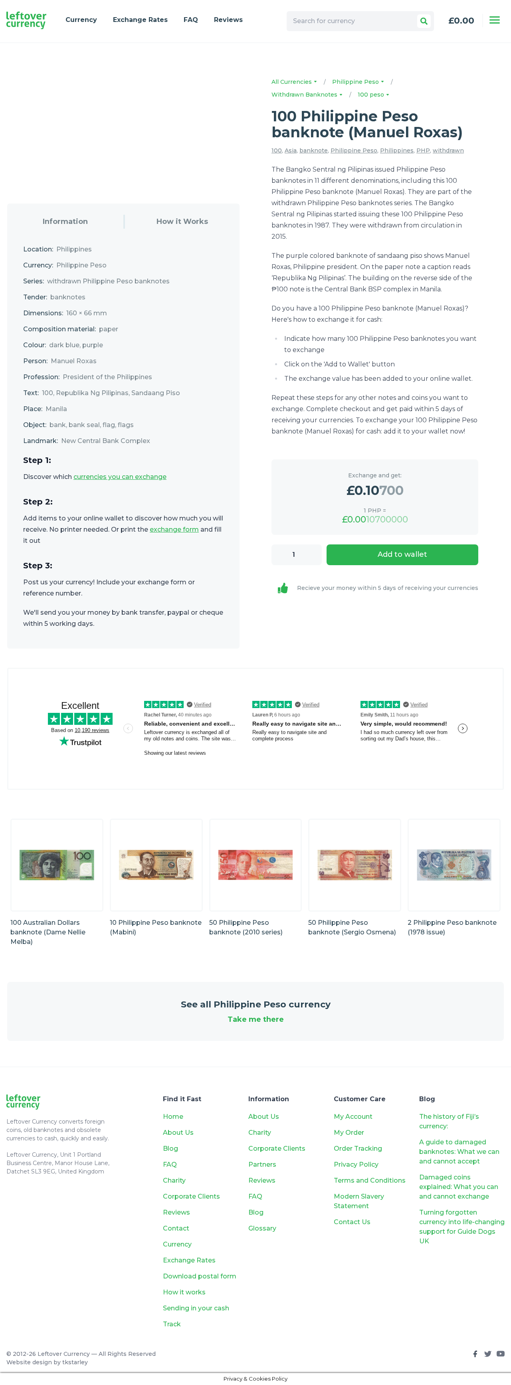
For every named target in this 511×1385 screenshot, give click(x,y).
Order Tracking (358, 1148)
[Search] (424, 21)
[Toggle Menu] (494, 20)
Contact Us (352, 1222)
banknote (313, 150)
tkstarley (75, 1362)
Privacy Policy (356, 1164)
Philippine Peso (356, 81)
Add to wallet (402, 554)
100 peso (372, 94)
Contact (176, 1228)
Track (172, 1324)
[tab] (65, 222)
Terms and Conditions (370, 1180)
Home (173, 1116)
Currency (81, 20)
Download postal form (199, 1276)
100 (276, 150)
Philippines (397, 150)
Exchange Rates (140, 20)
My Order (349, 1132)
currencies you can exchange (119, 477)
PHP (423, 150)
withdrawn (448, 150)
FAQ (191, 20)
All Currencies (292, 81)
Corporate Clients (191, 1196)
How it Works (182, 221)
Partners (262, 1164)
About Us (178, 1132)
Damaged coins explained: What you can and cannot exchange (458, 1186)
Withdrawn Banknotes (305, 94)
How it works (184, 1292)
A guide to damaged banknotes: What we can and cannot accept (459, 1151)
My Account (353, 1116)
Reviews (228, 20)
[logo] (26, 21)
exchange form (174, 529)
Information (65, 221)
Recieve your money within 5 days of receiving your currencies (387, 588)
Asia (291, 150)
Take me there (256, 1019)
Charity (174, 1180)
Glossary (262, 1228)
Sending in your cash (196, 1308)
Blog (170, 1148)
